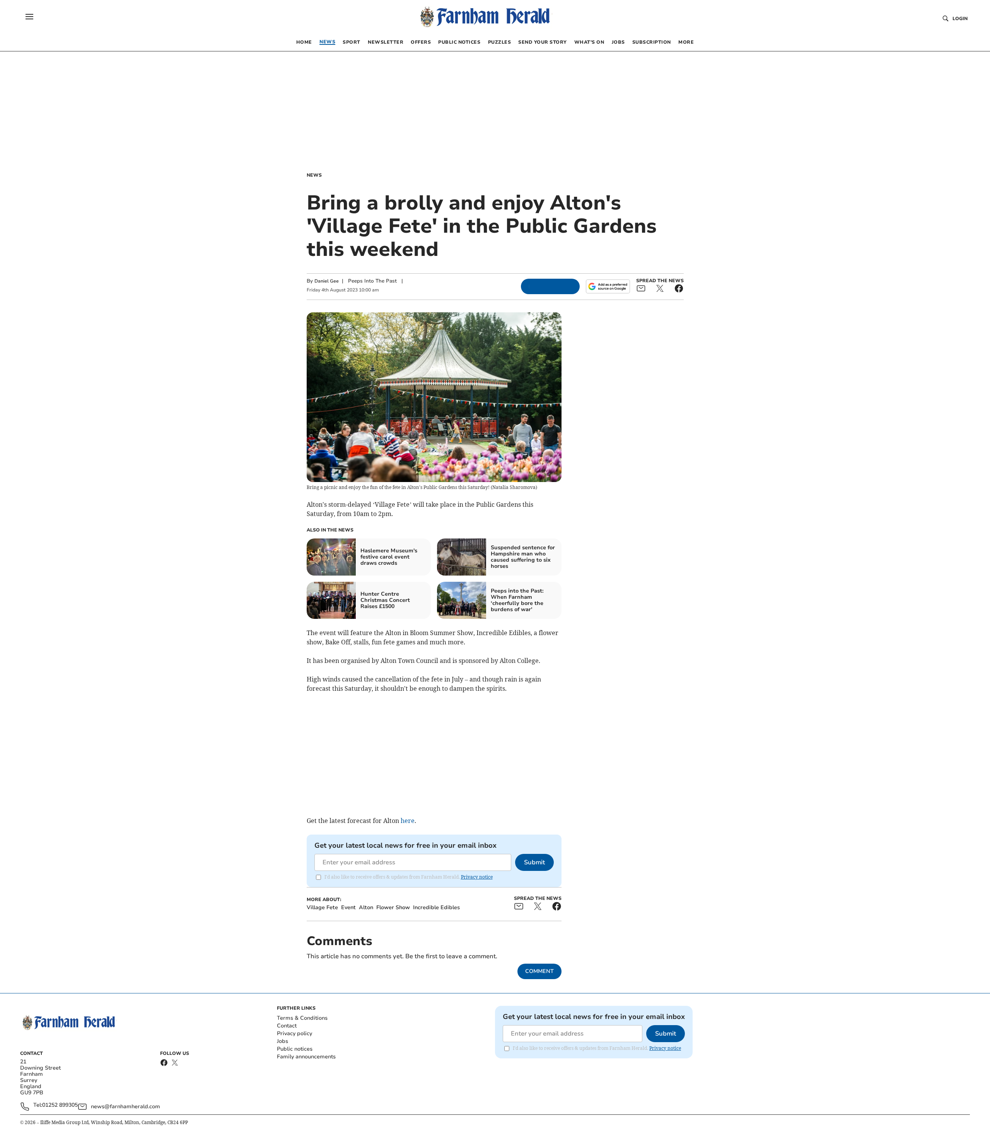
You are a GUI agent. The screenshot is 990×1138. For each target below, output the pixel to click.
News (314, 175)
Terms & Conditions (302, 1018)
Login (960, 18)
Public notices (294, 1049)
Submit (534, 862)
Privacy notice (477, 877)
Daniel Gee (326, 281)
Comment (539, 971)
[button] (29, 16)
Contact (287, 1025)
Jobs (282, 1041)
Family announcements (306, 1056)
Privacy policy (294, 1033)
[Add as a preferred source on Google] (608, 286)
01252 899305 (60, 1105)
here (408, 821)
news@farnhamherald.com (125, 1106)
